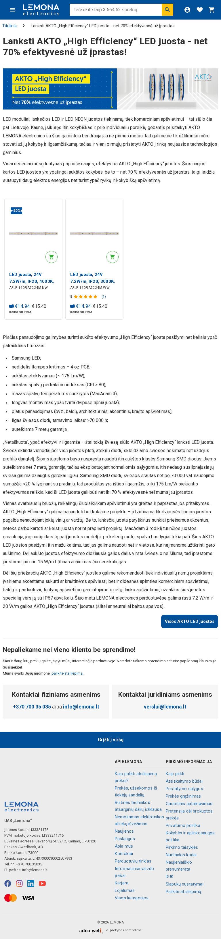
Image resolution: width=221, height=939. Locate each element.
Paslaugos (125, 838)
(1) (104, 297)
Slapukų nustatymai (184, 884)
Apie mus (124, 846)
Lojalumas (125, 890)
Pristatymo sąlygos (184, 788)
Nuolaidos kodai (181, 854)
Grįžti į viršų (110, 739)
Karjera (121, 883)
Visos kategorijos (132, 897)
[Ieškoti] (167, 10)
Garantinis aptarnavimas (189, 803)
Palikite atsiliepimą (183, 891)
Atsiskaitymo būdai (184, 781)
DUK (170, 876)
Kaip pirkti (175, 773)
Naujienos (124, 831)
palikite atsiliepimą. (67, 673)
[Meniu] (13, 10)
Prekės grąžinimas (183, 796)
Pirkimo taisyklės (182, 847)
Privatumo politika (183, 825)
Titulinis (9, 25)
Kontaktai (124, 853)
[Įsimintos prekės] (199, 9)
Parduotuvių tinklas (133, 861)
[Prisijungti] (187, 10)
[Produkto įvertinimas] (86, 296)
